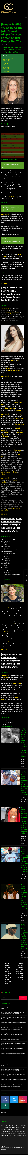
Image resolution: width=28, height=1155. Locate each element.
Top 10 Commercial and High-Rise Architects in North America (12, 1049)
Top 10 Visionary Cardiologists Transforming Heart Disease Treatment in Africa (13, 1018)
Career (5, 66)
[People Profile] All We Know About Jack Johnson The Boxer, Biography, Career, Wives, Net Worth (12, 1013)
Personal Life (6, 68)
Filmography (6, 67)
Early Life (6, 63)
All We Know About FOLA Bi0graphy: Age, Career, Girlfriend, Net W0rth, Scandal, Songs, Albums (24, 936)
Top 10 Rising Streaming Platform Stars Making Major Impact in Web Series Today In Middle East (12, 1039)
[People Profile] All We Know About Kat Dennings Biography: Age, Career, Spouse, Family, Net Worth (11, 294)
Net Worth (6, 70)
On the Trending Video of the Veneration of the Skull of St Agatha (13, 1007)
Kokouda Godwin (24, 803)
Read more (3, 1112)
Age (5, 64)
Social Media (6, 71)
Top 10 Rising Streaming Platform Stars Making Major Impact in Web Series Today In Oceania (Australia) (12, 1033)
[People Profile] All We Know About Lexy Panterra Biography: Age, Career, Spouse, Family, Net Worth (11, 660)
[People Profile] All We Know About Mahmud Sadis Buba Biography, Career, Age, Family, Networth (24, 782)
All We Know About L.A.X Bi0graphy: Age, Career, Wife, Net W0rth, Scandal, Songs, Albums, (24, 897)
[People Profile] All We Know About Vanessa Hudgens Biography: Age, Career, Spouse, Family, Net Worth (11, 524)
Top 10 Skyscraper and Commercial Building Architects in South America (13, 1044)
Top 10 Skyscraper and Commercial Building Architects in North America (13, 1054)
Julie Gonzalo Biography (8, 62)
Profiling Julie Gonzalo (8, 60)
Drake (5, 724)
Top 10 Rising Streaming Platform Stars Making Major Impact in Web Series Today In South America (12, 1028)
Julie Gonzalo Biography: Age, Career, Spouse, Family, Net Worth (12, 59)
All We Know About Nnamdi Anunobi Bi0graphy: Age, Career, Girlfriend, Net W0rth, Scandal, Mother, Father (24, 820)
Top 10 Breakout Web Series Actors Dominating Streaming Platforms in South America (13, 1023)
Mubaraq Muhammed (5, 44)
